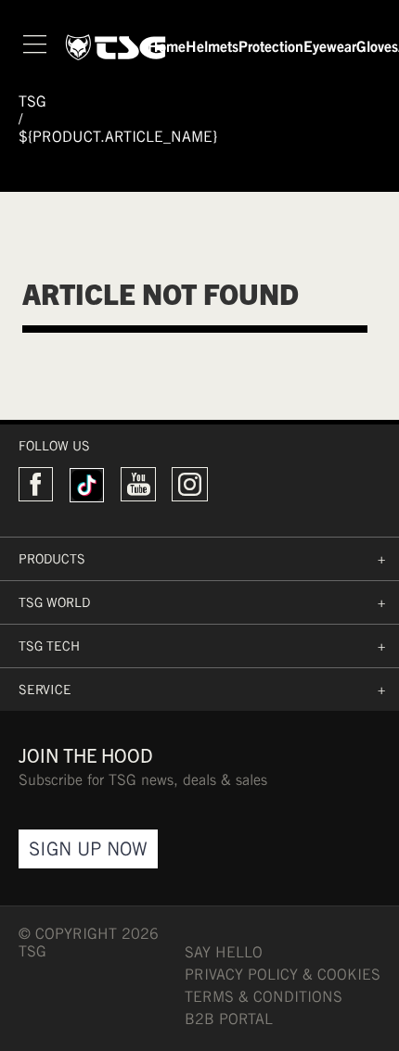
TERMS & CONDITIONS (263, 997)
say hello (224, 952)
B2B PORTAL (229, 1019)
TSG (32, 101)
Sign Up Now (88, 848)
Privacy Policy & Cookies (282, 974)
